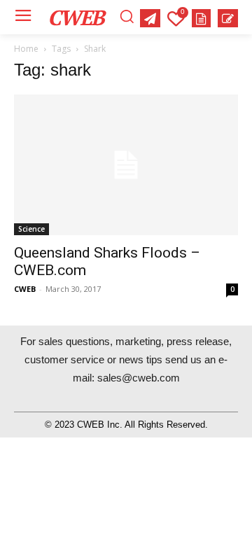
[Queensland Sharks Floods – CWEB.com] (126, 164)
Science (31, 229)
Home (26, 49)
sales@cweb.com (138, 378)
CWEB (25, 289)
